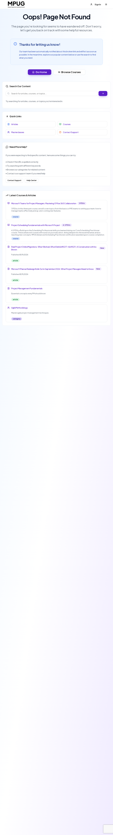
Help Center (32, 180)
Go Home (41, 72)
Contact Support (14, 180)
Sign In (98, 4)
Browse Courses (71, 72)
